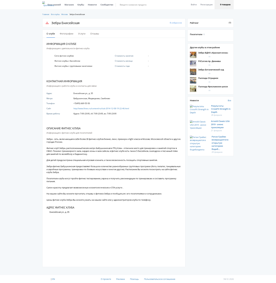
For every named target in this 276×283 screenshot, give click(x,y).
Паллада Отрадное (208, 78)
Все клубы (55, 14)
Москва (64, 14)
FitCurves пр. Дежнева (209, 61)
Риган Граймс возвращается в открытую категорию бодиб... (220, 143)
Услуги (81, 33)
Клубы (80, 4)
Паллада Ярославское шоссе (213, 86)
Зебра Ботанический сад (211, 69)
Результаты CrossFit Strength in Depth (220, 108)
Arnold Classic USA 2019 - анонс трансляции (220, 124)
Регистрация (206, 4)
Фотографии (66, 33)
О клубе (50, 33)
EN (53, 279)
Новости (92, 4)
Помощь (134, 279)
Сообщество (106, 4)
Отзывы (94, 33)
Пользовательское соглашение (159, 279)
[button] (224, 4)
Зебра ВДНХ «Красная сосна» (213, 52)
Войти (194, 4)
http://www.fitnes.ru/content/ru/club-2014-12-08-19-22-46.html (101, 108)
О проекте (106, 279)
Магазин (69, 4)
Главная (45, 14)
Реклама (120, 279)
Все (229, 100)
